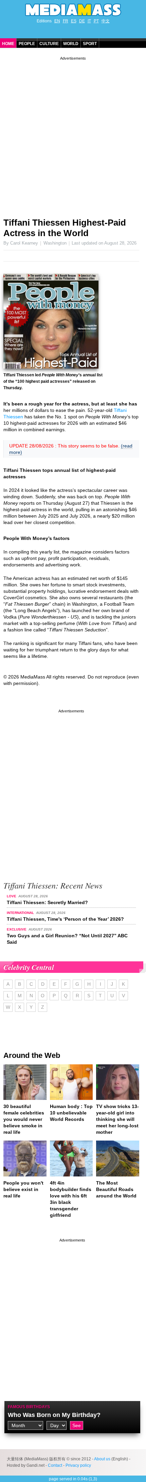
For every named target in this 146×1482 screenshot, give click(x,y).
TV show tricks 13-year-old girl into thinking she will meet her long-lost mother (117, 1119)
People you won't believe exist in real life (23, 1189)
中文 (106, 21)
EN (57, 21)
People (27, 43)
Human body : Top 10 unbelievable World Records (71, 1113)
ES (73, 21)
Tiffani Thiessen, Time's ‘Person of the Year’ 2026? (65, 919)
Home (8, 43)
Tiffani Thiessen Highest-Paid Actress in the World (64, 227)
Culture (49, 43)
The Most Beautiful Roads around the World (116, 1189)
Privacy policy (78, 1465)
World (70, 43)
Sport (90, 43)
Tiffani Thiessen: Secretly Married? (47, 902)
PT (96, 21)
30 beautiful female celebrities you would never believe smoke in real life (23, 1119)
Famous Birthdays (29, 1406)
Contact (55, 1465)
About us (102, 1459)
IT (89, 21)
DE (82, 21)
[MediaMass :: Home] (73, 9)
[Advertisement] (73, 134)
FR (65, 21)
